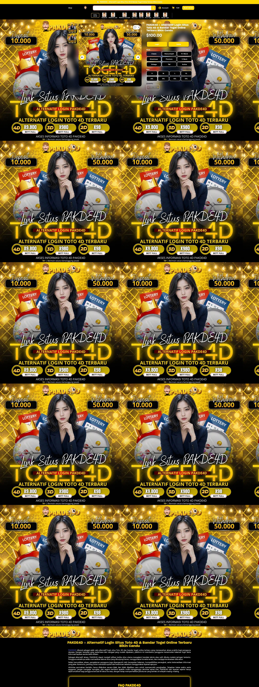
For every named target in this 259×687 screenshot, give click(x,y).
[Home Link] (82, 8)
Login (157, 44)
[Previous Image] (82, 57)
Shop (70, 8)
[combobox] (122, 8)
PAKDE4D (72, 650)
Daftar (178, 44)
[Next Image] (138, 57)
